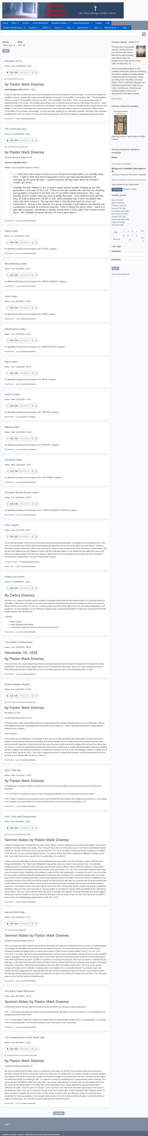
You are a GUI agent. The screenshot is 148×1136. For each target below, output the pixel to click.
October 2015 (117, 217)
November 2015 (118, 214)
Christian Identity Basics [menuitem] (12, 28)
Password (116, 260)
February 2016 (118, 206)
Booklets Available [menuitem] (58, 23)
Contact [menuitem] (26, 23)
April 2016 (116, 200)
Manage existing (129, 189)
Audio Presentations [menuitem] (80, 23)
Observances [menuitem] (81, 28)
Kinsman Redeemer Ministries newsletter (129, 175)
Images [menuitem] (99, 23)
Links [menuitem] (107, 23)
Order (20, 42)
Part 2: (7, 799)
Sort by (5, 42)
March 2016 (116, 203)
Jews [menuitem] (95, 28)
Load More (58, 1113)
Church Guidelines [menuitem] (40, 23)
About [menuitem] (13, 23)
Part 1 (7, 794)
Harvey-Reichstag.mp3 (16, 930)
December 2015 (118, 211)
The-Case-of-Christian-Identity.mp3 (21, 702)
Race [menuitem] (68, 28)
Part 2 (7, 1020)
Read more (9, 119)
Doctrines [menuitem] (32, 28)
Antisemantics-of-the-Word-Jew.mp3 (22, 1055)
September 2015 (118, 219)
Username (116, 251)
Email (114, 157)
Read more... (117, 99)
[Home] (64, 10)
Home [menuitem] (5, 23)
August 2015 (117, 222)
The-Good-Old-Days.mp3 (17, 147)
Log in (18, 119)
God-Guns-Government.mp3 (18, 834)
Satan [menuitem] (123, 28)
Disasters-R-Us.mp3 (15, 79)
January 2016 (117, 208)
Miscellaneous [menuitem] (109, 28)
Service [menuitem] (57, 28)
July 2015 (116, 225)
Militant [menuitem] (45, 28)
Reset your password (120, 274)
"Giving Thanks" (11, 562)
